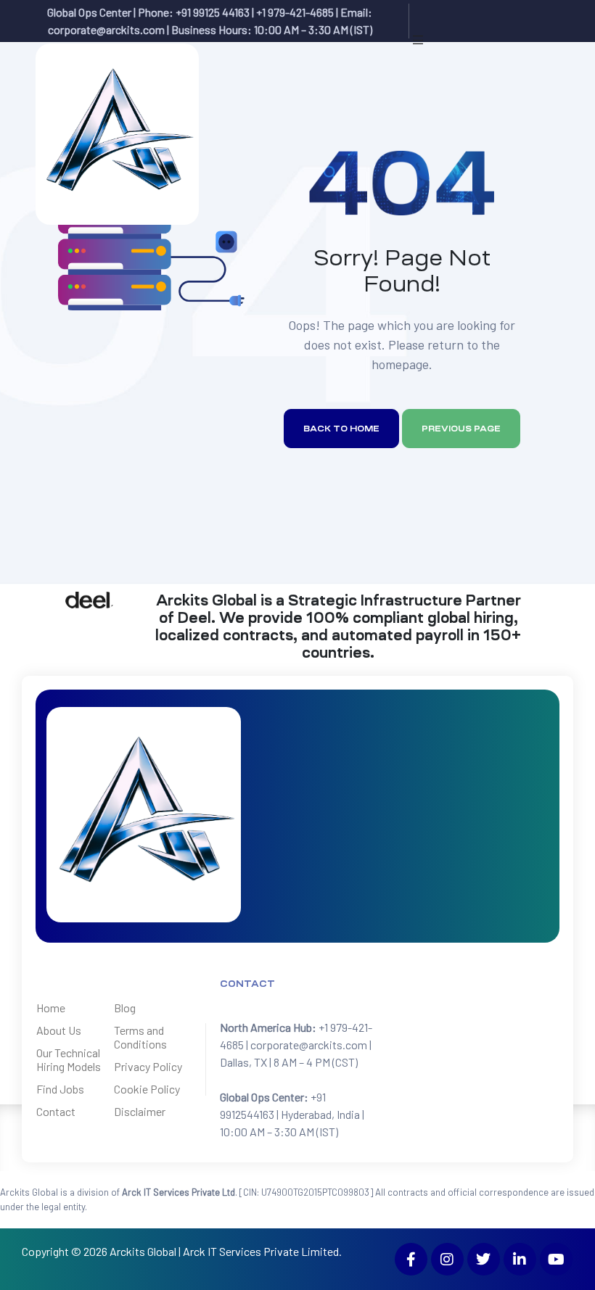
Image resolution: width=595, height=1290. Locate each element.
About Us (58, 1030)
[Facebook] (411, 1259)
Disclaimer (139, 1111)
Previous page (461, 428)
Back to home (341, 428)
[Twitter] (483, 1259)
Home (50, 1007)
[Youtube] (556, 1259)
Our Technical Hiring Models (68, 1059)
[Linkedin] (520, 1259)
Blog (125, 1007)
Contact (55, 1111)
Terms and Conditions (140, 1037)
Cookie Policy (147, 1089)
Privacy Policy (148, 1066)
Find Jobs (60, 1089)
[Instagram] (447, 1259)
